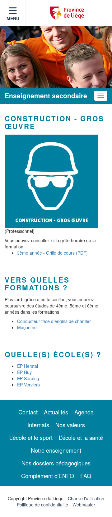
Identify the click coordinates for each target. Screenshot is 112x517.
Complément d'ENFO (47, 476)
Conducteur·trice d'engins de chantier (54, 321)
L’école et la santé (81, 437)
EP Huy (24, 372)
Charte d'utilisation (86, 498)
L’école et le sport (31, 437)
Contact (28, 412)
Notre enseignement (56, 450)
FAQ (85, 476)
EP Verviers (28, 384)
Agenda (84, 412)
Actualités (56, 412)
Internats (38, 425)
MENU (13, 18)
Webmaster (83, 504)
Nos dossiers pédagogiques (56, 463)
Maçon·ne (27, 327)
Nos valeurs (70, 425)
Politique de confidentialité (42, 504)
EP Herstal (27, 366)
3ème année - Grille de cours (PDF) (52, 253)
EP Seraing (28, 378)
